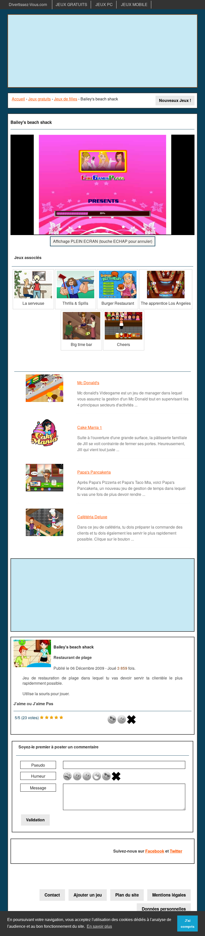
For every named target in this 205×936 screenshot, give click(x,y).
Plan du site (127, 895)
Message (38, 788)
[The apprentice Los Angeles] (166, 271)
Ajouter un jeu (88, 895)
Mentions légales (169, 895)
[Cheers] (123, 312)
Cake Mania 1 (89, 427)
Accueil (18, 99)
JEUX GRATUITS (71, 4)
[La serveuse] (33, 271)
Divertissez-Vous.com (28, 4)
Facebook (154, 851)
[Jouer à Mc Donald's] (45, 401)
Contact (52, 895)
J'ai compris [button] (187, 924)
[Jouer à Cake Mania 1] (45, 446)
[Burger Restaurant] (117, 271)
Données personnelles (164, 909)
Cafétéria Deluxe (92, 517)
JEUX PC (104, 4)
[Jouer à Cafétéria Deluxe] (45, 536)
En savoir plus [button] (99, 926)
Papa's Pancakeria (94, 472)
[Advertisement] (102, 51)
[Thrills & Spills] (75, 271)
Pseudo (38, 765)
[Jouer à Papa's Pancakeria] (45, 491)
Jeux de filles (65, 99)
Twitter (176, 851)
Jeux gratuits (39, 99)
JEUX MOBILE (134, 4)
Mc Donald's (88, 382)
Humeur (38, 776)
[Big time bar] (81, 312)
